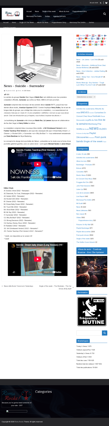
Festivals (96, 116)
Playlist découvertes (83, 231)
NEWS (94, 128)
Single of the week (49, 11)
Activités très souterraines (85, 109)
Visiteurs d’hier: (82, 357)
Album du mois (64, 11)
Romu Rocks (19, 422)
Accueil (29, 11)
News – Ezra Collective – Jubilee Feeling (90, 71)
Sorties (47, 16)
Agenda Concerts (59, 16)
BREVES (85, 112)
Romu (19, 90)
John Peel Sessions (83, 186)
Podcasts (91, 137)
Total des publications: (84, 367)
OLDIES (103, 129)
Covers (91, 113)
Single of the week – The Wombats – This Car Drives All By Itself (55, 287)
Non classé (80, 214)
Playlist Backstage (82, 228)
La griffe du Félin (91, 120)
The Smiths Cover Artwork (85, 242)
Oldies (78, 217)
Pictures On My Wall (82, 133)
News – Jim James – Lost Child (87, 59)
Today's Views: (82, 346)
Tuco (104, 141)
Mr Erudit (86, 129)
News (37, 11)
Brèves (78, 168)
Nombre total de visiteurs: (85, 364)
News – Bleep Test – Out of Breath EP (89, 77)
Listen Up (79, 189)
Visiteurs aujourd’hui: (83, 350)
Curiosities (98, 112)
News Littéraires (82, 210)
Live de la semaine (83, 193)
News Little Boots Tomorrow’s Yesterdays (18, 286)
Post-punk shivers (82, 235)
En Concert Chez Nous (84, 179)
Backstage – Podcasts (84, 165)
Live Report (80, 196)
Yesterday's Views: (83, 353)
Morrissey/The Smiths (34, 16)
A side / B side (81, 154)
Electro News (81, 175)
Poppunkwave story (80, 11)
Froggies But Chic (82, 182)
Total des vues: (82, 360)
